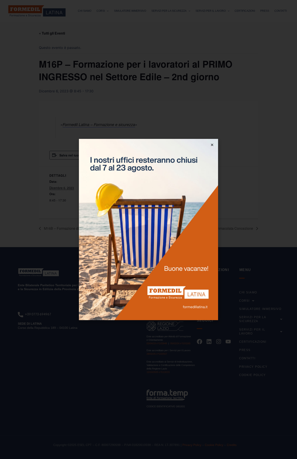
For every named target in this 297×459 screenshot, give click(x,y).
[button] (212, 144)
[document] (148, 229)
